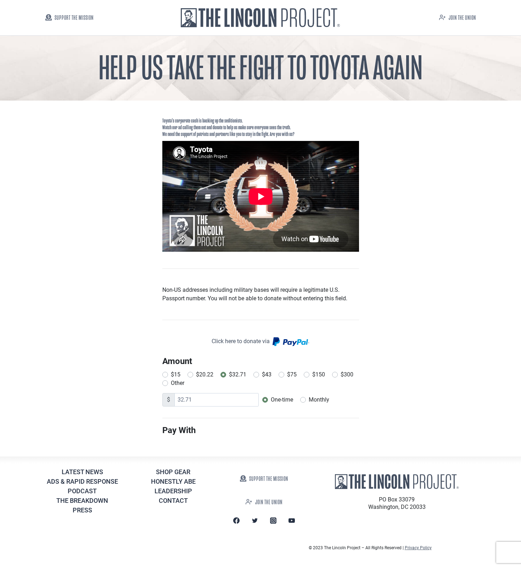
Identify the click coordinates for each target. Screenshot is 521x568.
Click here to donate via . (260, 341)
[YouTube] (291, 520)
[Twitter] (254, 520)
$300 (347, 374)
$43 (266, 374)
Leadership (173, 491)
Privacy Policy (418, 547)
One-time (282, 399)
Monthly (319, 399)
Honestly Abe (173, 481)
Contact (173, 500)
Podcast (82, 491)
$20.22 (204, 374)
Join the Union (462, 18)
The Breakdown (82, 500)
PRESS (82, 510)
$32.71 (237, 374)
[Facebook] (236, 520)
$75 (292, 374)
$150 (318, 374)
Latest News (82, 472)
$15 (175, 374)
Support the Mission (74, 18)
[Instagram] (273, 520)
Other (177, 383)
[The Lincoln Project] (260, 18)
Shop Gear (173, 472)
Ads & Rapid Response (82, 481)
